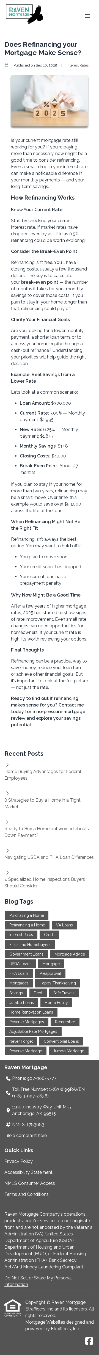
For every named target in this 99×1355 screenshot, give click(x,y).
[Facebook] (89, 1341)
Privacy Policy (18, 1161)
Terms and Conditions (26, 1194)
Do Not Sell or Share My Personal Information (38, 1281)
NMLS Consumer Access (29, 1183)
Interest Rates (78, 65)
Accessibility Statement (28, 1172)
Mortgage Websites (45, 1322)
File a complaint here (25, 1135)
